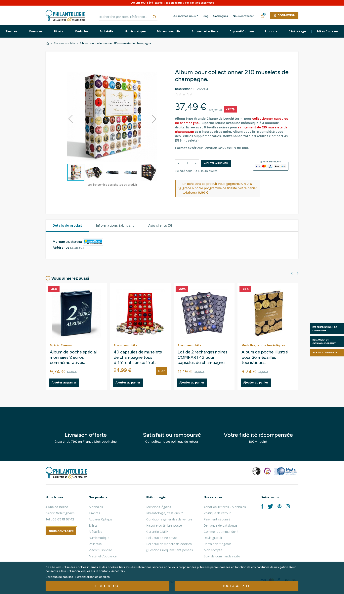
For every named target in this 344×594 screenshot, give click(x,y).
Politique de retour (217, 513)
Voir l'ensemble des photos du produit (112, 184)
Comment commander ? (221, 532)
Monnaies (96, 507)
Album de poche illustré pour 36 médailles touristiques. (264, 357)
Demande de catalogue (220, 525)
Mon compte (213, 550)
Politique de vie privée (162, 538)
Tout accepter (236, 586)
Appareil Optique (100, 519)
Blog (205, 16)
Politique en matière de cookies (169, 544)
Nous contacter (243, 16)
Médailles (95, 532)
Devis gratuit (213, 538)
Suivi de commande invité (222, 556)
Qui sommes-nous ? (185, 16)
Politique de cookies (59, 577)
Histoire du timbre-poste (164, 525)
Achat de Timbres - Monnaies (225, 507)
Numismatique (99, 538)
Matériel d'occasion (103, 556)
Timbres (94, 513)
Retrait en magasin (217, 544)
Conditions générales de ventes (169, 519)
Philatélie (95, 544)
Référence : (183, 89)
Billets (93, 525)
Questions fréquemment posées (169, 550)
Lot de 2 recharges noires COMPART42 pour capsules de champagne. (202, 357)
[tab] (67, 226)
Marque (59, 242)
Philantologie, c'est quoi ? (164, 513)
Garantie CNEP (157, 532)
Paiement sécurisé (217, 519)
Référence (61, 247)
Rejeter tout (107, 586)
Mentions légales (158, 507)
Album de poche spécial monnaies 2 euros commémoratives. (73, 357)
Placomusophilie (100, 550)
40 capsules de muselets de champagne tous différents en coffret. (138, 357)
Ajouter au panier (216, 163)
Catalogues (220, 16)
